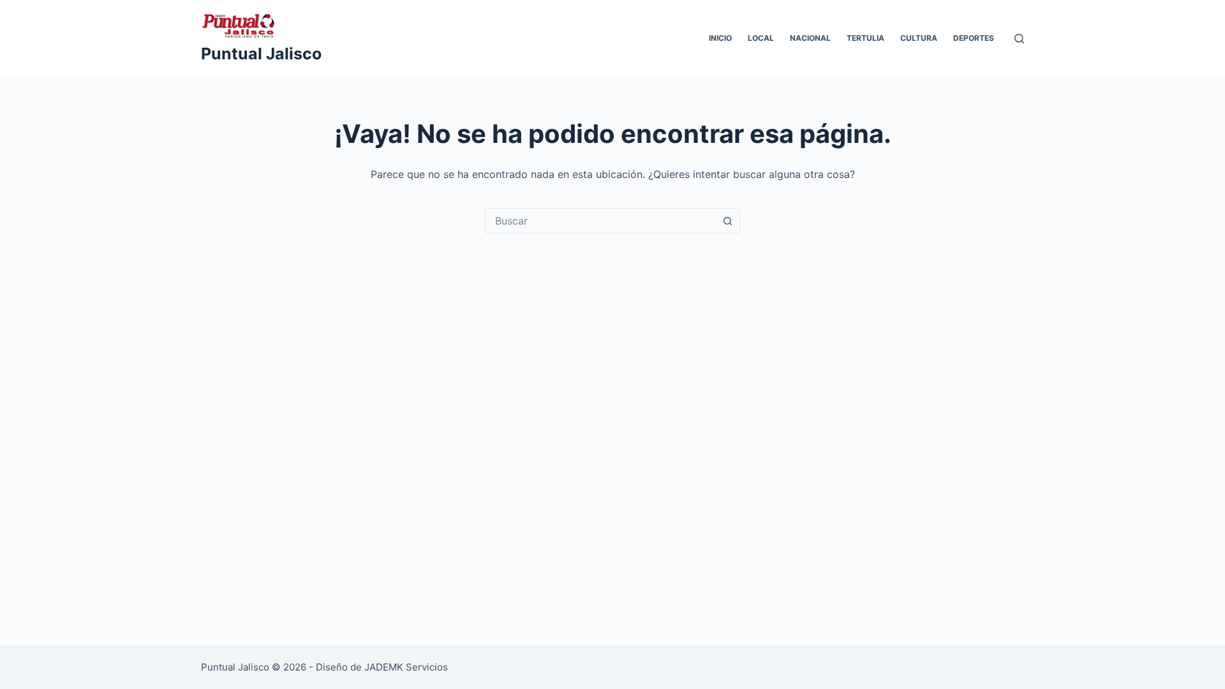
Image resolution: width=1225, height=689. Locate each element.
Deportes (973, 38)
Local (761, 38)
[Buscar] (1019, 38)
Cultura (918, 38)
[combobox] (600, 220)
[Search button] (727, 221)
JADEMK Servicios (406, 667)
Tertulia (865, 38)
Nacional (810, 38)
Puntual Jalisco (261, 53)
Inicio (720, 38)
